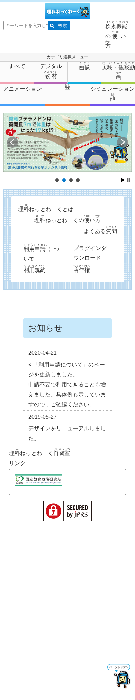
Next (122, 142)
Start (123, 180)
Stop (128, 180)
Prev (12, 142)
